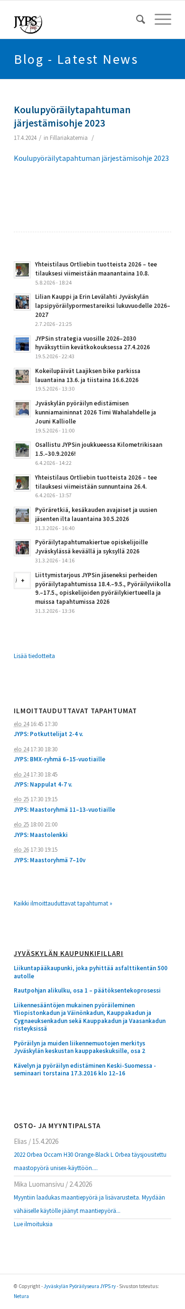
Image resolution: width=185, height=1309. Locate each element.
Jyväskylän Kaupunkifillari (68, 954)
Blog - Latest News (76, 59)
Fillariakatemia (69, 138)
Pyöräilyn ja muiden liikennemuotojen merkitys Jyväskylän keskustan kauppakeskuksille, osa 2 (79, 1047)
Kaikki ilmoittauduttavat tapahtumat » (63, 903)
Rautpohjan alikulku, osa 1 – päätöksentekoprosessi (87, 990)
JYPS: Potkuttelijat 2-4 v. (48, 734)
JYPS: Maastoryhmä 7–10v (49, 860)
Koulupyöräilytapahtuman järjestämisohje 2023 (72, 116)
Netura (21, 1296)
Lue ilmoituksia (33, 1224)
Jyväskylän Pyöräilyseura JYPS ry (80, 1286)
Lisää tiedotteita (34, 656)
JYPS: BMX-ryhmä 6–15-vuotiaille (59, 759)
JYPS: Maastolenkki (41, 835)
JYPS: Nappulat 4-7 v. (43, 784)
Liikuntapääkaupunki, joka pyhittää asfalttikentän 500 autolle (90, 972)
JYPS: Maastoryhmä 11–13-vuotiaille (64, 810)
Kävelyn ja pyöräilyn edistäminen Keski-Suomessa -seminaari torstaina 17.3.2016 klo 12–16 (85, 1070)
